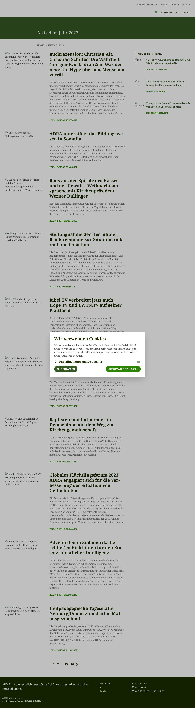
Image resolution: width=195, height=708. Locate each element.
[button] (97, 362)
